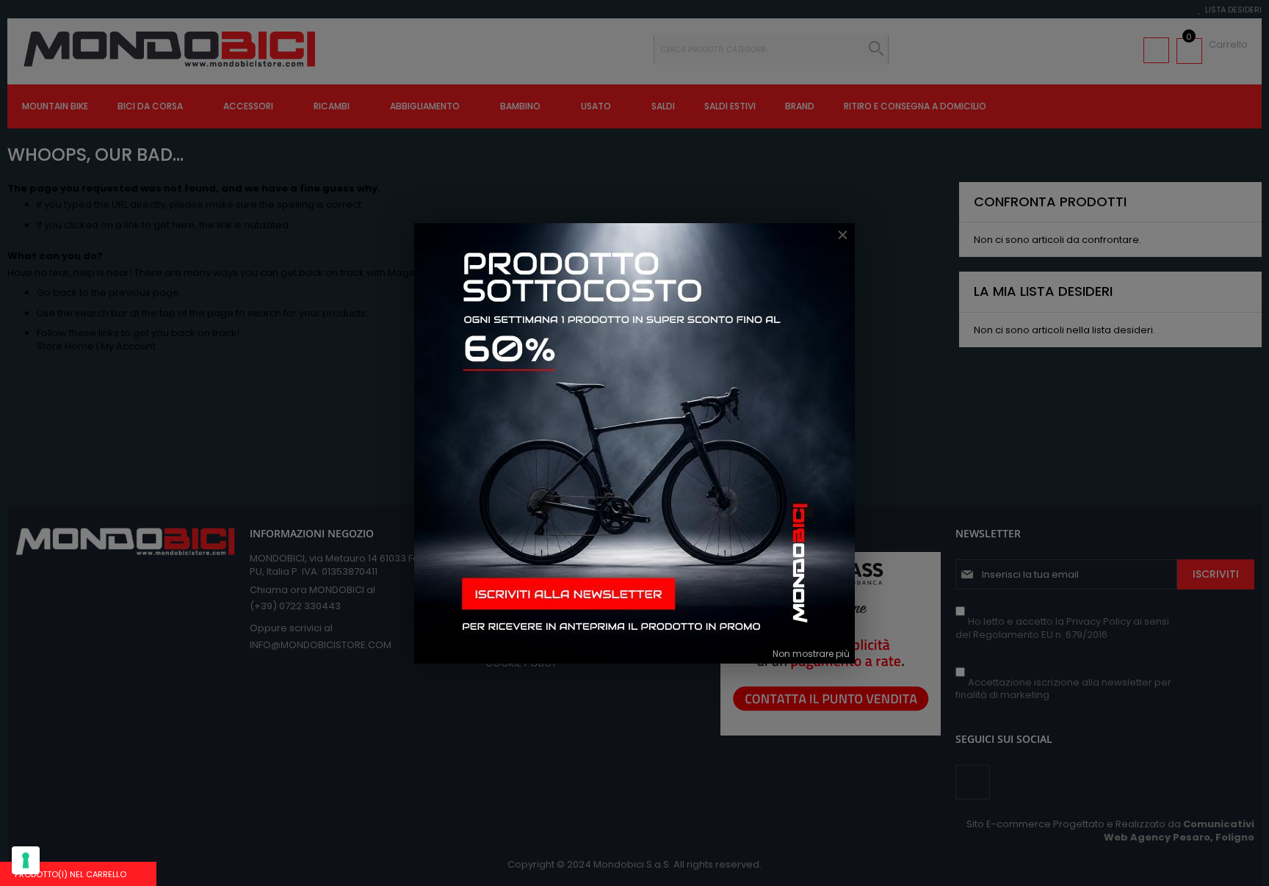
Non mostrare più (811, 653)
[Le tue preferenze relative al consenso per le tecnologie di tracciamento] (26, 860)
